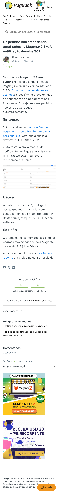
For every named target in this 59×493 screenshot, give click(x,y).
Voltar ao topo (11, 311)
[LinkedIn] (13, 267)
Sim (21, 285)
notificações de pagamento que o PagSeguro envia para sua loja (26, 131)
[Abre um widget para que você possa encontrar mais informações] (46, 487)
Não (37, 285)
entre (15, 361)
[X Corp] (9, 267)
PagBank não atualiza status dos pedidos (25, 326)
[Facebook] (4, 267)
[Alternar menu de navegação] (48, 3)
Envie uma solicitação (40, 300)
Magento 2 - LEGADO (24, 19)
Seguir (9, 66)
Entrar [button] (50, 7)
